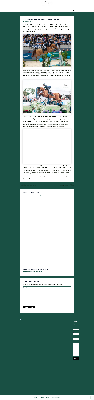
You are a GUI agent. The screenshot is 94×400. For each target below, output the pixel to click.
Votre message (75, 342)
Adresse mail (75, 332)
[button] (46, 10)
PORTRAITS (33, 271)
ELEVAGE (58, 10)
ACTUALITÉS (42, 10)
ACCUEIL (35, 10)
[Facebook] (70, 10)
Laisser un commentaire (27, 271)
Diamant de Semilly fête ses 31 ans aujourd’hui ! (35, 269)
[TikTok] (73, 10)
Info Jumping (45, 6)
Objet (74, 337)
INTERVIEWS (52, 10)
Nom (73, 327)
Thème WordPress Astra (55, 397)
